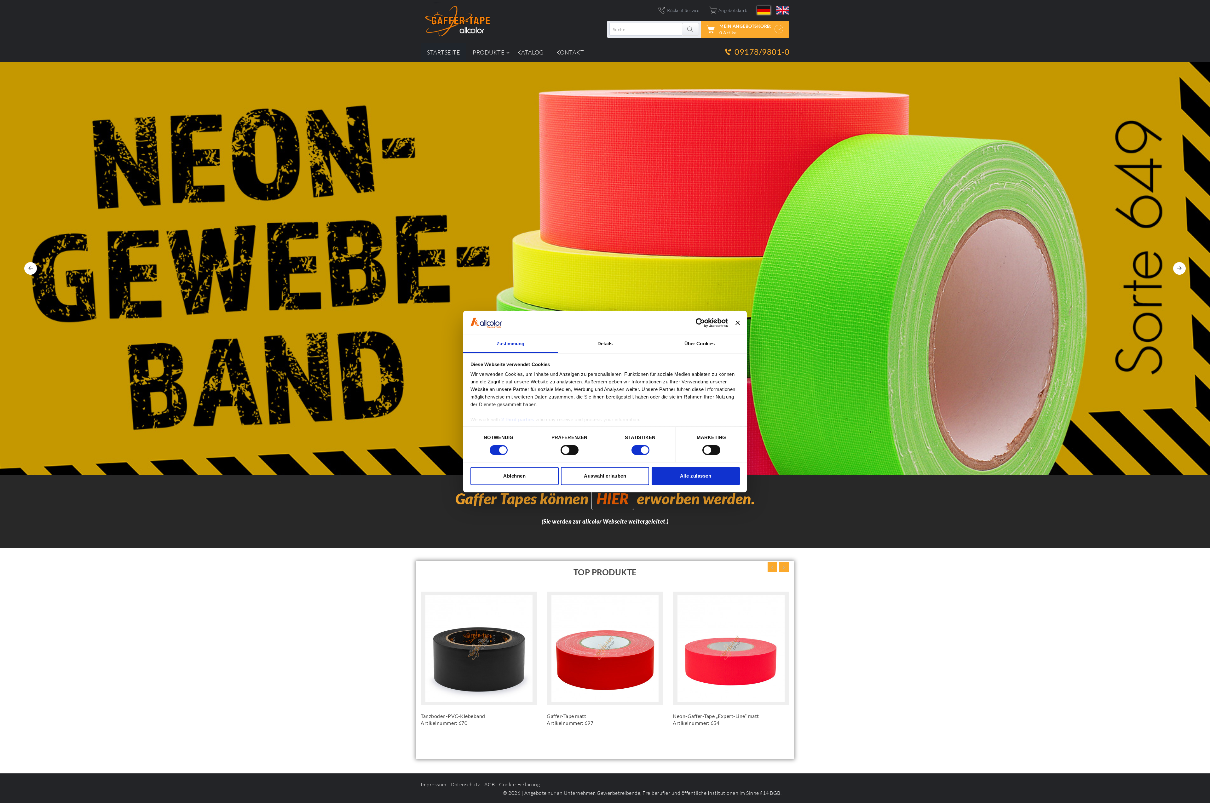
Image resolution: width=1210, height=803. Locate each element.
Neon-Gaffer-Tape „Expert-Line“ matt (716, 716)
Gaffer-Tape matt (566, 716)
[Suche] (690, 29)
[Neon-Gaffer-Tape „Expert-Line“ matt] (731, 648)
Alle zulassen (696, 476)
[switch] (570, 450)
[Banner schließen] (737, 323)
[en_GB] (782, 10)
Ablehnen (514, 476)
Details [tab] (605, 343)
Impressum (434, 784)
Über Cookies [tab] (699, 343)
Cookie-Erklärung (519, 784)
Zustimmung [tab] (511, 343)
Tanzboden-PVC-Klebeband (453, 716)
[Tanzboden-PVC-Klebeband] (479, 648)
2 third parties (517, 419)
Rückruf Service (683, 10)
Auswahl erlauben (605, 476)
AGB (489, 784)
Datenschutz (465, 784)
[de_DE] (763, 10)
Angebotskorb (733, 10)
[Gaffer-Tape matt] (605, 648)
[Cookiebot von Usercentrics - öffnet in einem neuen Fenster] (700, 323)
